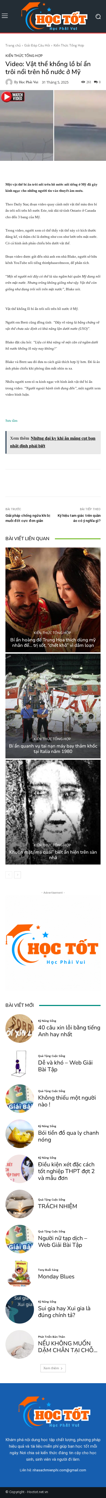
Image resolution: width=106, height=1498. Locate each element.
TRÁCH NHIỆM (57, 1206)
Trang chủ (13, 45)
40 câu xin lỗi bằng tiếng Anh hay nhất (69, 1031)
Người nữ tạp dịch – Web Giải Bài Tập (62, 1241)
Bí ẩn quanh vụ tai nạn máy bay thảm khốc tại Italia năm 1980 (53, 749)
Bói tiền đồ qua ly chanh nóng (68, 1136)
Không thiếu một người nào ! (67, 1101)
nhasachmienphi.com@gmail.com (59, 1470)
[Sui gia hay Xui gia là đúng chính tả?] (19, 1309)
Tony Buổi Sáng (48, 1269)
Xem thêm (51, 1368)
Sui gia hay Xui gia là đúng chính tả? (64, 1312)
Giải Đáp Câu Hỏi (37, 45)
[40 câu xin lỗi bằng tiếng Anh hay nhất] (19, 1028)
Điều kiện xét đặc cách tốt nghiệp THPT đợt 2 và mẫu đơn (66, 1171)
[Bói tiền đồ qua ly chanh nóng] (19, 1133)
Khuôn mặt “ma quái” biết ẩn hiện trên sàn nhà (53, 855)
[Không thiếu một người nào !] (19, 1098)
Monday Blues (56, 1276)
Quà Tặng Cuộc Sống (51, 1055)
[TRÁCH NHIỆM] (19, 1204)
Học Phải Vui (28, 82)
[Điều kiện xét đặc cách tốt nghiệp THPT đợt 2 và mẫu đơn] (19, 1169)
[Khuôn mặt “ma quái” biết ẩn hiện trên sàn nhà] (53, 812)
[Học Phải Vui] (9, 82)
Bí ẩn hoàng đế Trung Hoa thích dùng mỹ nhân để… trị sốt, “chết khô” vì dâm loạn (53, 642)
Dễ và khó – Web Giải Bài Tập (65, 1066)
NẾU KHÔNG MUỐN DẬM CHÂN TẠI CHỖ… (67, 1347)
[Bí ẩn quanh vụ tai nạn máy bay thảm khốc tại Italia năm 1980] (53, 706)
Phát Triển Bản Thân (51, 1336)
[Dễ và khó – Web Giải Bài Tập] (19, 1063)
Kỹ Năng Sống (47, 1020)
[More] (78, 483)
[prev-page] (8, 874)
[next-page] (17, 874)
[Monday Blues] (19, 1274)
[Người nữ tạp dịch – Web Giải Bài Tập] (19, 1239)
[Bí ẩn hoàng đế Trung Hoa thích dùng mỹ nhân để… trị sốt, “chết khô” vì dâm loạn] (53, 599)
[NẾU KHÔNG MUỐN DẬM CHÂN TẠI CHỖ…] (19, 1344)
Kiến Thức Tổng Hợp (69, 45)
